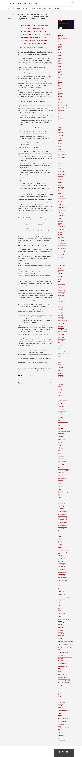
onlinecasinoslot (61, 509)
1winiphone (60, 94)
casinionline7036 (61, 295)
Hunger (59, 414)
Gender (59, 397)
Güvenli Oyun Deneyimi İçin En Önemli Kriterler (32, 28)
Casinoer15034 (61, 323)
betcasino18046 (61, 230)
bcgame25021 (60, 215)
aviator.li (59, 193)
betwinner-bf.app (61, 240)
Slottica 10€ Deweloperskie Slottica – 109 (65, 639)
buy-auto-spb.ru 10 (61, 282)
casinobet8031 (61, 318)
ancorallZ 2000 (60, 176)
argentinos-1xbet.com (62, 188)
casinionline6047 (61, 293)
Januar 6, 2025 (11, 14)
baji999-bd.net (60, 196)
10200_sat (60, 50)
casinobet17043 (61, 315)
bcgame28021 (60, 218)
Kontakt (51, 8)
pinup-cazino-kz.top (61, 558)
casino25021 (60, 309)
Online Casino (60, 502)
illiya (59, 420)
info (59, 425)
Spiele (59, 668)
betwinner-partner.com (62, 249)
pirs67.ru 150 (60, 561)
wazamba (59, 713)
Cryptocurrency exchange (62, 354)
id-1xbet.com (60, 417)
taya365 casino (61, 683)
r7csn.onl (59, 610)
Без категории (60, 732)
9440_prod (60, 136)
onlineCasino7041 (61, 506)
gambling (59, 386)
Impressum (57, 8)
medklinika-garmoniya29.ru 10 (63, 469)
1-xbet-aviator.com (61, 42)
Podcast (39, 8)
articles (59, 190)
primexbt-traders (61, 592)
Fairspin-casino (60, 376)
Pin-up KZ (60, 542)
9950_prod (60, 147)
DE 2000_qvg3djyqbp (62, 357)
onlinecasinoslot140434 (62, 519)
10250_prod (60, 52)
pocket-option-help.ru (62, 569)
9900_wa (59, 146)
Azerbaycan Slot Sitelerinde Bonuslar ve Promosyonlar (33, 40)
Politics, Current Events (62, 580)
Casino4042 (60, 312)
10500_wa (60, 64)
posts (59, 585)
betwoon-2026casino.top (62, 265)
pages (59, 533)
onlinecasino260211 (61, 503)
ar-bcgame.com (61, 187)
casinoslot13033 (61, 337)
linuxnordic (60, 453)
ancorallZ (59, 163)
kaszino (59, 444)
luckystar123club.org (62, 461)
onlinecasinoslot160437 (62, 522)
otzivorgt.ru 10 (60, 531)
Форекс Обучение (61, 740)
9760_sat (60, 141)
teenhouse (60, 686)
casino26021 (60, 310)
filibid (59, 378)
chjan (59, 346)
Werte (59, 716)
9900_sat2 (60, 144)
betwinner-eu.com (61, 246)
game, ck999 (60, 389)
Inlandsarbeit (60, 429)
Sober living (60, 661)
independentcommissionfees (63, 422)
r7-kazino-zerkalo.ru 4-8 (62, 603)
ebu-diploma (60, 367)
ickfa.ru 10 (60, 415)
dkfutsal (59, 362)
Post (59, 583)
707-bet (59, 127)
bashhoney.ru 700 (61, 201)
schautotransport (61, 625)
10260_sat (60, 53)
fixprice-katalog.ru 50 (62, 382)
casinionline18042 (61, 290)
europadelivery (60, 375)
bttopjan (59, 281)
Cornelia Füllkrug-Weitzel (22, 3)
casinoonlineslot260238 (62, 329)
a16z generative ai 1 (61, 152)
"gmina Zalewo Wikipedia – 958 (63, 39)
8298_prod (60, 130)
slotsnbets (60, 638)
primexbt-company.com (62, 589)
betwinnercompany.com (62, 260)
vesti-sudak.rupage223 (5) (62, 705)
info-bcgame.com (61, 426)
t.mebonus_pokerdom (62, 675)
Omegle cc (60, 498)
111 (59, 83)
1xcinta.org (60, 102)
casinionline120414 (61, 285)
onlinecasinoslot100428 (62, 511)
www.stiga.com (61, 724)
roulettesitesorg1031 (62, 617)
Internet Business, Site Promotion (64, 431)
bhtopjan (9, 18)
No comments (60, 491)
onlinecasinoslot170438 (62, 523)
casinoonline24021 (61, 326)
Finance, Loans (60, 379)
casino (59, 298)
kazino (59, 447)
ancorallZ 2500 (60, 177)
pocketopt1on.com (61, 574)
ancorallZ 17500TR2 (61, 174)
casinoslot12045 (61, 335)
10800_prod (60, 75)
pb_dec (59, 541)
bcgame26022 (60, 216)
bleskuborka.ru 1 (61, 270)
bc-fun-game (60, 202)
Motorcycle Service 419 (62, 478)
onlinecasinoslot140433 (62, 517)
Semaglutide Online (61, 628)
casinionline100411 (61, 284)
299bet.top (60, 111)
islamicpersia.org (61, 433)
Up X (59, 699)
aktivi (59, 158)
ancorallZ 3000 (60, 179)
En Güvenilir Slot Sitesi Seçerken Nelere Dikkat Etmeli (33, 43)
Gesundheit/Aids (61, 401)
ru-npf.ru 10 (60, 621)
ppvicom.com (60, 586)
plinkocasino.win (61, 564)
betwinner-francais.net (62, 248)
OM (59, 494)
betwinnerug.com (61, 263)
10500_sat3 (60, 63)
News (59, 487)
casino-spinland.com (61, 301)
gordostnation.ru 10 (61, 404)
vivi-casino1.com (61, 708)
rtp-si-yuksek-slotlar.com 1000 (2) (64, 619)
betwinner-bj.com (61, 241)
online (59, 500)
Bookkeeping (60, 274)
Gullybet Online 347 (61, 409)
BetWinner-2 (60, 238)
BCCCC (59, 205)
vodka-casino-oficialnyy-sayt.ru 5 (64, 710)
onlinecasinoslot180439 (62, 525)
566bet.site (60, 122)
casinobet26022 (61, 317)
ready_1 (59, 614)
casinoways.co (60, 342)
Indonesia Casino (61, 423)
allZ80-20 (60, 162)
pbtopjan (59, 539)
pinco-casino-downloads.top (63, 550)
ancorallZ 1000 (60, 165)
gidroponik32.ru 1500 (62, 403)
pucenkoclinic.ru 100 (61, 600)
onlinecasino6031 (61, 505)
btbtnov (59, 279)
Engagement (60, 370)
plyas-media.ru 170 (61, 566)
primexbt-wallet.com (61, 594)
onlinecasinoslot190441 (62, 527)
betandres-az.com (61, 226)
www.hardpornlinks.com (62, 719)
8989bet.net (60, 135)
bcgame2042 (60, 213)
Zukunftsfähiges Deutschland (63, 730)
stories (59, 672)
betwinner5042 (61, 257)
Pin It (31, 375)
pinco (59, 545)
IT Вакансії (60, 434)
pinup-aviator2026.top (62, 556)
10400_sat (60, 61)
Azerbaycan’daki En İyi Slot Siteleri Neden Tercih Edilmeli (34, 25)
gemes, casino (60, 395)
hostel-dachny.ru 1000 (62, 411)
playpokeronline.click (61, 563)
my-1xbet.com (60, 480)
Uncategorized (60, 696)
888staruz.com (60, 132)
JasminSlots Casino (61, 439)
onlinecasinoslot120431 (62, 516)
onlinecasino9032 (61, 508)
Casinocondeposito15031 (62, 320)
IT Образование (61, 436)
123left (59, 89)
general (59, 398)
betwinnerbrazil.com (61, 259)
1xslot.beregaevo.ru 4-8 (62, 105)
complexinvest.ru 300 (62, 351)
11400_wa (60, 86)
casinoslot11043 (61, 332)
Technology (60, 685)
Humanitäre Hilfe (61, 412)
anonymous (60, 182)
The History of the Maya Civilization (64, 690)
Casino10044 (60, 303)
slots (59, 636)
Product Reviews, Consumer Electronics (65, 597)
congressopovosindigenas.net (63, 353)
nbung (59, 483)
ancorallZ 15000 (61, 171)
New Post (60, 486)
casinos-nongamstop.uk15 (62, 331)
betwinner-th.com (61, 251)
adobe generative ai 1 (62, 154)
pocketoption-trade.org (62, 577)
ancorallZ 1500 (60, 169)
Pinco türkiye (60, 549)
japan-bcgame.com (61, 437)
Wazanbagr (60, 715)
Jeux (59, 440)
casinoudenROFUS (61, 339)
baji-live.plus (60, 194)
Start (9, 8)
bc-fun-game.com (61, 204)
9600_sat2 (60, 138)
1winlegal (60, 96)
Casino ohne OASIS (61, 299)
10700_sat (60, 72)
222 (59, 108)
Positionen (24, 8)
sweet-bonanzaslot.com (62, 674)
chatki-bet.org (60, 345)
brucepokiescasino (61, 277)
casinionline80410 (61, 296)
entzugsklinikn (60, 373)
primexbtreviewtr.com (62, 596)
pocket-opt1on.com (61, 567)
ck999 (59, 350)
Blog (18, 8)
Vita (14, 8)
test (59, 688)
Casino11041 (60, 304)
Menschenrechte (61, 472)
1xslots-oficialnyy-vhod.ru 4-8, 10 (64, 107)
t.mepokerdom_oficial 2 (62, 677)
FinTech (59, 381)
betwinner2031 (61, 254)
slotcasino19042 (61, 635)
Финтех (59, 738)
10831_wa (60, 77)
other (59, 530)
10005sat (60, 46)
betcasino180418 (61, 229)
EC (58, 368)
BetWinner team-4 (61, 237)
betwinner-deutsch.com (62, 245)
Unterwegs (32, 8)
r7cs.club (59, 605)
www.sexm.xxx (60, 722)
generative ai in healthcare (62, 400)
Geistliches (60, 393)
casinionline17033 (61, 288)
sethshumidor (60, 630)
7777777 (59, 129)
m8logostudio (60, 462)
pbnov (59, 538)
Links (45, 8)
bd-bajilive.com (60, 221)
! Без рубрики (60, 35)
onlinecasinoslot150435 (62, 520)
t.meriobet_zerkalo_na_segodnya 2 (64, 679)
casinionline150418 (61, 287)
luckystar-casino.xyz (61, 459)
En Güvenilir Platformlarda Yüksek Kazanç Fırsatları (33, 31)
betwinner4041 (61, 256)
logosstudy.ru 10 (61, 456)
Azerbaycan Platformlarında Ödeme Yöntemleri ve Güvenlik (35, 34)
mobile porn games (61, 473)
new (59, 484)
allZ (59, 160)
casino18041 (60, 307)
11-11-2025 (60, 82)
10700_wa (60, 74)
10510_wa (60, 66)
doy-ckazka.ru (60, 365)
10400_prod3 (60, 60)
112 (59, 85)
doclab (59, 364)
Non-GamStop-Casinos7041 (63, 492)
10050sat (60, 47)
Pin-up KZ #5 (60, 544)
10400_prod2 (60, 58)
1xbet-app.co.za (61, 97)
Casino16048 (60, 306)
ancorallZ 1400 (60, 168)
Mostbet (59, 476)
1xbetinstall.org (61, 100)
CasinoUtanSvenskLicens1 (63, 340)
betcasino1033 (61, 227)
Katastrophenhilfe (61, 445)
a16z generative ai (61, 151)
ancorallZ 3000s (61, 180)
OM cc (59, 495)
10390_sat (60, 57)
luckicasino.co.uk (61, 458)
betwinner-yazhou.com (62, 252)
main (59, 467)
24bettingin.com (61, 110)
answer (59, 183)
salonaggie (60, 624)
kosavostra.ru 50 (61, 451)
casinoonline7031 (61, 328)
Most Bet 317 (60, 475)
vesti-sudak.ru (60, 704)
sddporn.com (60, 627)
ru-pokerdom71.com (61, 622)
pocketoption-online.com (62, 575)
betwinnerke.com (61, 262)
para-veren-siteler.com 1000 (63, 534)
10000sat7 (60, 44)
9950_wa (59, 149)
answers (59, 185)
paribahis (59, 536)
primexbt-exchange (61, 591)
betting (59, 235)
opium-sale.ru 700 (61, 528)
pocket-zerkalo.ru (61, 570)
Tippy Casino (60, 691)
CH (58, 343)
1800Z (59, 91)
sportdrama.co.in (61, 669)
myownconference (61, 481)
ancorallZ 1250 (60, 166)
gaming (59, 392)
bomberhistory (60, 273)
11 (58, 80)
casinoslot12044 (61, 334)
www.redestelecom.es (62, 721)
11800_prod (60, 88)
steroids (59, 671)
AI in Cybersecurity (61, 157)
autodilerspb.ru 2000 (62, 191)
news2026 (60, 489)
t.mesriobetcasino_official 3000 (63, 682)
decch (59, 359)
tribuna (59, 693)
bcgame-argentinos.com (62, 207)
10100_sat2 (60, 49)
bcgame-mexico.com (61, 210)
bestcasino (60, 223)
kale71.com (60, 442)
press (59, 588)
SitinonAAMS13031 (61, 633)
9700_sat (60, 140)
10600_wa (60, 69)
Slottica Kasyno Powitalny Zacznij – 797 (65, 657)
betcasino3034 (61, 232)
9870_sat (60, 143)
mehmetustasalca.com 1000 (63, 470)
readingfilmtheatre (61, 613)
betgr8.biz (60, 234)
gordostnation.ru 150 (62, 406)
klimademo (60, 450)
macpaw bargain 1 (61, 464)
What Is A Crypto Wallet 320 (63, 718)
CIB (59, 348)
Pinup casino (60, 555)
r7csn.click (60, 608)
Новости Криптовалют (62, 737)
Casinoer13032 (61, 321)
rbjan (59, 611)
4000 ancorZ (60, 118)
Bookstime (60, 276)
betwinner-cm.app (61, 243)
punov (59, 602)
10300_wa (60, 55)
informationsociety (61, 428)
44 (58, 119)
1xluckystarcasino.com (62, 104)
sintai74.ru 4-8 (60, 632)
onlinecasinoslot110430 (62, 514)
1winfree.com (60, 93)
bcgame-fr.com (60, 209)
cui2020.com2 (60, 356)
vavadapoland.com (61, 702)
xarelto (59, 726)
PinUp (59, 553)
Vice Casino (60, 707)
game (59, 387)
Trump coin (60, 694)
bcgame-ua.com (61, 212)
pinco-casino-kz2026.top (62, 552)
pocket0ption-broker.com (62, 572)
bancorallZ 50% (61, 199)
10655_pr (60, 71)
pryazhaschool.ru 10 (61, 599)
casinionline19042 (61, 292)
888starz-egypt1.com (62, 133)
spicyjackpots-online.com (62, 666)
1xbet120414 (60, 99)
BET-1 (59, 224)
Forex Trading (60, 384)
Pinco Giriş (60, 547)
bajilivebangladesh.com (62, 198)
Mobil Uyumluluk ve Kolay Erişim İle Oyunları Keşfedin (34, 37)
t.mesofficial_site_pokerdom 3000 (64, 680)
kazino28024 (60, 448)
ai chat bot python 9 (61, 155)
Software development (62, 663)
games (59, 390)
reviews (59, 616)
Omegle (59, 497)
